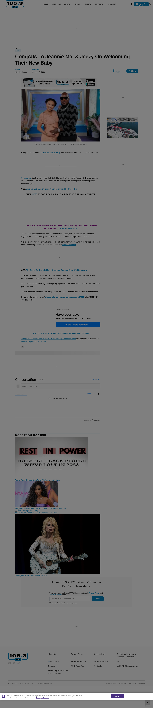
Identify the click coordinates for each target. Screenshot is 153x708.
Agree (117, 696)
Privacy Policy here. (42, 698)
